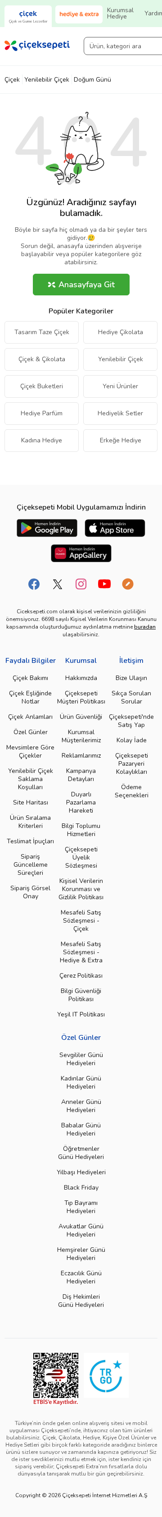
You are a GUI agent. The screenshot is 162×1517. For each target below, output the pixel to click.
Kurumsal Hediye (120, 13)
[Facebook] (34, 584)
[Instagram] (81, 584)
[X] (57, 584)
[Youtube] (104, 584)
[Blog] (128, 584)
